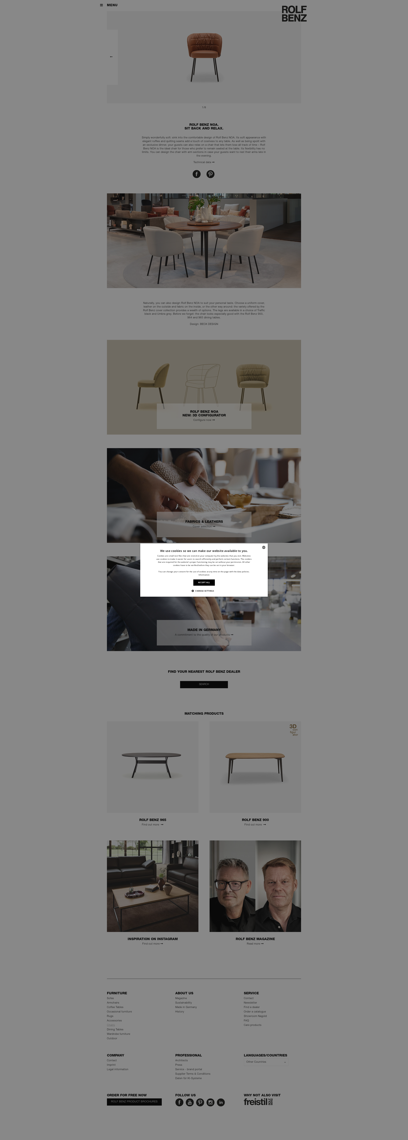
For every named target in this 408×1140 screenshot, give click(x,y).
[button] (204, 591)
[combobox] (263, 547)
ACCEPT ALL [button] (204, 582)
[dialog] (204, 570)
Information (204, 574)
